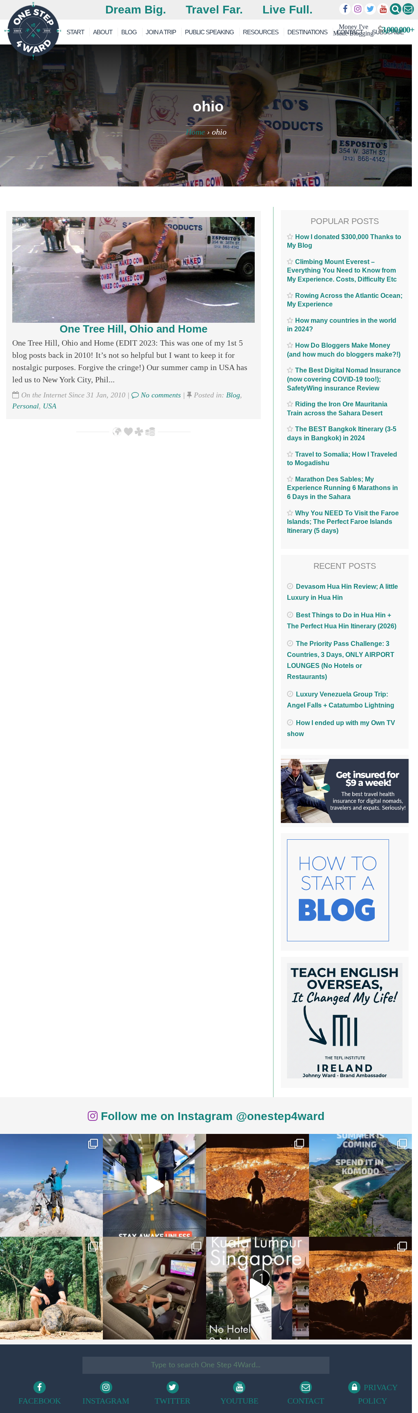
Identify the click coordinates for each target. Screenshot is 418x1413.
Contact (305, 1400)
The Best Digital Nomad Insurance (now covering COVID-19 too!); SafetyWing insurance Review (344, 379)
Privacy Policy (378, 1394)
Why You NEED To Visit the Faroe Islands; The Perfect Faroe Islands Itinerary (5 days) (343, 522)
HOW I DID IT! (370, 29)
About (102, 32)
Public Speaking (209, 32)
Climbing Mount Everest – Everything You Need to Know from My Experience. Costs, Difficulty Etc (342, 270)
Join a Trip (161, 32)
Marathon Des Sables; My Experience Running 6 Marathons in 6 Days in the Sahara (342, 488)
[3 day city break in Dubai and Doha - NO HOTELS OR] (257, 1288)
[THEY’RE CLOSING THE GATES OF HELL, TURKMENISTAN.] (360, 1288)
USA (49, 406)
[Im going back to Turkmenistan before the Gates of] (257, 1185)
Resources (260, 32)
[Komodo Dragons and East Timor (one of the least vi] (51, 1288)
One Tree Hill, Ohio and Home (133, 329)
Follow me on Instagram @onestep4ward (211, 1116)
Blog (129, 32)
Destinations (307, 32)
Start (75, 32)
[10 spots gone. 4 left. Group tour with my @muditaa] (360, 1185)
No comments (160, 395)
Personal (25, 406)
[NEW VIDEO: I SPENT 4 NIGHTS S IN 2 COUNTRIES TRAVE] (154, 1185)
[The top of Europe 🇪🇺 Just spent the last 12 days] (51, 1185)
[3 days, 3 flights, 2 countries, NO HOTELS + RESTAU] (154, 1288)
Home (195, 131)
